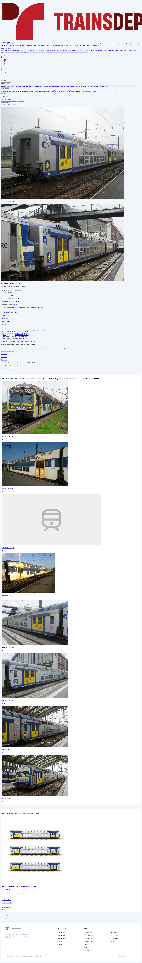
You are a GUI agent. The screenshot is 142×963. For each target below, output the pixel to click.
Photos (60, 941)
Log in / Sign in (5, 324)
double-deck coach (14, 302)
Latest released (88, 938)
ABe (33, 330)
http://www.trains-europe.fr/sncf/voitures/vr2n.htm (20, 341)
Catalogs (86, 950)
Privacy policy (114, 938)
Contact (112, 941)
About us (113, 932)
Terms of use (114, 935)
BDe (27, 330)
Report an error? (5, 321)
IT (4, 65)
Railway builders (62, 938)
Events (3, 55)
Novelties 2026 (88, 935)
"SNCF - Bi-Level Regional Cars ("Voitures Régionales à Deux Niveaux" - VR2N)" (71, 379)
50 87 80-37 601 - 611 (21, 338)
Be (38, 330)
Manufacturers (88, 941)
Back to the (12, 101)
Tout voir (3, 85)
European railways (6, 42)
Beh (4, 335)
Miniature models (6, 49)
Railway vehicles (62, 932)
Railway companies (63, 935)
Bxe (43, 330)
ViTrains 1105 (6, 889)
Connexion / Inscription (7, 99)
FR (5, 61)
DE (5, 63)
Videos (60, 944)
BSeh (4, 333)
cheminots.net (9, 202)
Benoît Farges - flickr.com (12, 283)
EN (1, 57)
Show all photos (7, 290)
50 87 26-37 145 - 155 (22, 333)
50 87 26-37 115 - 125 (20, 336)
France (15, 304)
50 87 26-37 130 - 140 (21, 335)
